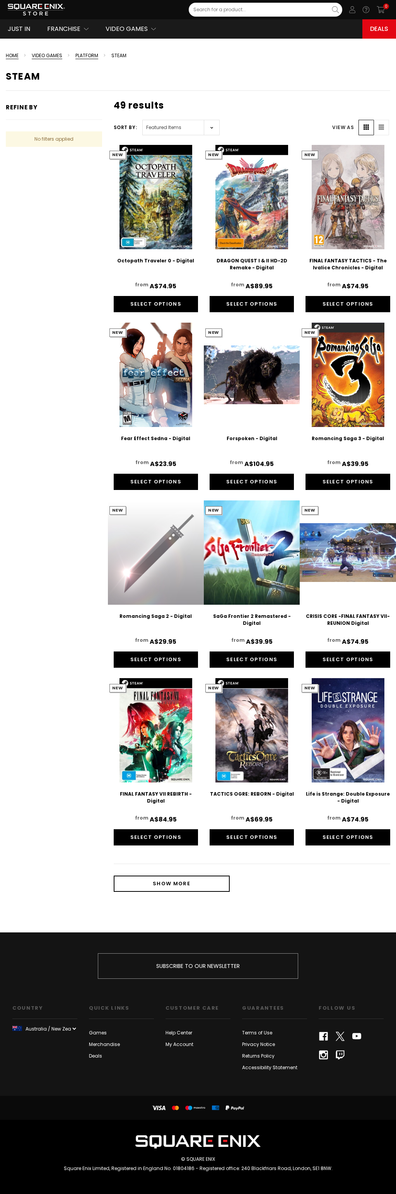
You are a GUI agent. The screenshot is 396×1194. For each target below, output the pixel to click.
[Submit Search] (335, 10)
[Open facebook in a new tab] (323, 1036)
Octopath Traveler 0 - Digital (155, 260)
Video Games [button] (127, 28)
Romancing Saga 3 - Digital (348, 438)
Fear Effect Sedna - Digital (155, 438)
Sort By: (125, 127)
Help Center (179, 1032)
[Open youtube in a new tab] (357, 1036)
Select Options (155, 304)
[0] (381, 9)
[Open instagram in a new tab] (323, 1055)
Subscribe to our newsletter (198, 966)
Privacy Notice (258, 1044)
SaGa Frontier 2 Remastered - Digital (252, 619)
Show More (171, 883)
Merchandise (104, 1044)
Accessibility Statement (269, 1067)
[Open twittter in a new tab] (340, 1036)
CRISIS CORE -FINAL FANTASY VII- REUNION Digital (348, 619)
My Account (179, 1044)
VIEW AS (343, 127)
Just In (19, 28)
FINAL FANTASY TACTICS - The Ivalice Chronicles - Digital (348, 264)
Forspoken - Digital (252, 438)
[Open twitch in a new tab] (340, 1055)
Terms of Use (257, 1032)
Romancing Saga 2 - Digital (155, 616)
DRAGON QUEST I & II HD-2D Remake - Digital (252, 264)
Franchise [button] (63, 28)
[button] (366, 127)
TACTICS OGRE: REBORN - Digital (252, 794)
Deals (379, 28)
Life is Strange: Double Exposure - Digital (348, 797)
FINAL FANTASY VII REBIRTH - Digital (156, 797)
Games (98, 1032)
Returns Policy (258, 1056)
